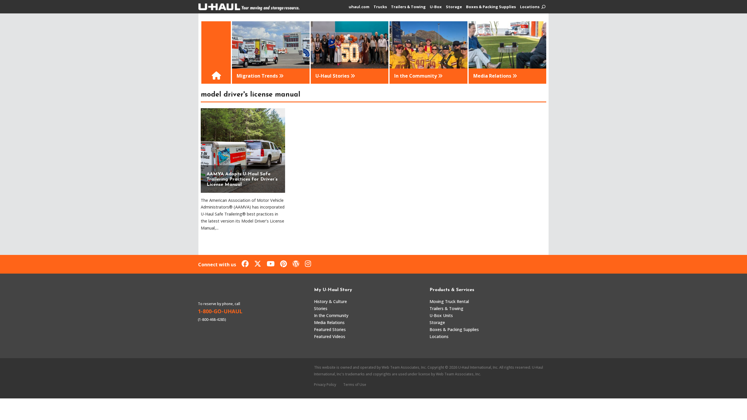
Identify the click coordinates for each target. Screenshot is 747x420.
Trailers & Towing (408, 7)
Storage (454, 7)
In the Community (331, 315)
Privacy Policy (325, 384)
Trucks (380, 7)
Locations (530, 7)
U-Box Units (441, 315)
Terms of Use (354, 384)
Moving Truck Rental (449, 301)
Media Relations (329, 322)
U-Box (436, 7)
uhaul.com (359, 7)
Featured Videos (329, 336)
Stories (320, 308)
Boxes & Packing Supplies (491, 7)
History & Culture (330, 301)
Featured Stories (330, 329)
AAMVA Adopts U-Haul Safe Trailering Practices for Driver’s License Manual (242, 179)
